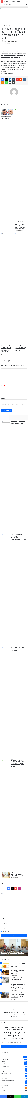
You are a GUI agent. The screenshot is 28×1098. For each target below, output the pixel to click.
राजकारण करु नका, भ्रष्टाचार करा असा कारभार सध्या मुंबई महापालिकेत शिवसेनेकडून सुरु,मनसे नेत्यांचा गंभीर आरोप (20, 225)
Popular (4, 417)
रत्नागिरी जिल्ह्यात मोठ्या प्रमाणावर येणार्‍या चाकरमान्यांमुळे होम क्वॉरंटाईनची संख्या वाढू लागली (18, 537)
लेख (3, 1071)
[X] (6, 79)
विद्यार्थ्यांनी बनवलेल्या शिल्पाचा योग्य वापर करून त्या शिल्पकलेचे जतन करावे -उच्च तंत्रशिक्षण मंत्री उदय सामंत (6, 349)
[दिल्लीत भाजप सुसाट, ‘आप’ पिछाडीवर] (7, 112)
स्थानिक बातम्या (5, 1056)
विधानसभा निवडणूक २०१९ (7, 1073)
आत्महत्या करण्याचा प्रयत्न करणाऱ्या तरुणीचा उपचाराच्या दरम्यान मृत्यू (18, 649)
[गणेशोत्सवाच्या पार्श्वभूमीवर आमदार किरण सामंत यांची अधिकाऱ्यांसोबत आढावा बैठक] (6, 875)
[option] (14, 947)
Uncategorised (5, 1066)
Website (3, 398)
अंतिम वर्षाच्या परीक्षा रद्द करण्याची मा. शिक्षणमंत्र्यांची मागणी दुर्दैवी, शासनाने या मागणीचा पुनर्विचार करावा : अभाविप (17, 763)
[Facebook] (2, 79)
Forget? (24, 928)
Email (3, 392)
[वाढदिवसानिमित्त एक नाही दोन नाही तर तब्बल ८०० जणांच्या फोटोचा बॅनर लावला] (21, 289)
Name (3, 385)
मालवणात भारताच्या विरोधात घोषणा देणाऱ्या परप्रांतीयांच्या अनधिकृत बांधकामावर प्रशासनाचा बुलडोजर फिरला (19, 995)
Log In (14, 935)
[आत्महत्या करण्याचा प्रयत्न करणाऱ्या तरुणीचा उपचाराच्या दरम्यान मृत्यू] (6, 702)
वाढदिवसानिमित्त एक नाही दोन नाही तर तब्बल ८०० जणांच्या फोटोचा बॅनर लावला (20, 348)
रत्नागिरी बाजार (5, 1085)
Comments (23, 417)
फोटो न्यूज (4, 1068)
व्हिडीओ (3, 1083)
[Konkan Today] (7, 4)
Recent (13, 417)
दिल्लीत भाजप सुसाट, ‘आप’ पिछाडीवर (6, 117)
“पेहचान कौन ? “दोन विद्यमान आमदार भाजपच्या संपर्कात (18, 422)
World (3, 1087)
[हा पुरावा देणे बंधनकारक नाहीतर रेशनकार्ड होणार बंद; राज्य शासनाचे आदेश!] (5, 965)
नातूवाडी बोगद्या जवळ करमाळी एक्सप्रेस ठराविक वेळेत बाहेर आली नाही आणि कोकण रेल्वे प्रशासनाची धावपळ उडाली (19, 987)
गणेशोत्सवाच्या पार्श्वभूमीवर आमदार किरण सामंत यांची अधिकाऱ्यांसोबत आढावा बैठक (18, 874)
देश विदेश (4, 1064)
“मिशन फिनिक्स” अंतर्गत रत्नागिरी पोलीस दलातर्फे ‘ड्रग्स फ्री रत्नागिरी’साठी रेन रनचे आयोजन (12, 952)
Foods (3, 1090)
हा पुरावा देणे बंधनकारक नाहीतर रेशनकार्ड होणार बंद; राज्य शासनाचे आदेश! (18, 965)
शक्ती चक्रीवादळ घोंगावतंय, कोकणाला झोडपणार (17, 978)
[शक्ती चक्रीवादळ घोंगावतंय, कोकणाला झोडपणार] (5, 980)
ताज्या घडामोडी (5, 1078)
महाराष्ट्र (3, 1061)
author (5, 41)
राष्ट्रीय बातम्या (8, 25)
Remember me (5, 931)
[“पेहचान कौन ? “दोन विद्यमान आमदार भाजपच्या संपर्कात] (6, 477)
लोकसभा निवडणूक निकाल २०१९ (8, 1080)
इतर (3, 1076)
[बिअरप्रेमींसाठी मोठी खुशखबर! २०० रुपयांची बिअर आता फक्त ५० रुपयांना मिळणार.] (5, 972)
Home (4, 25)
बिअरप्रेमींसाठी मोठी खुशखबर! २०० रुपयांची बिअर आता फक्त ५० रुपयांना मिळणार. (18, 972)
